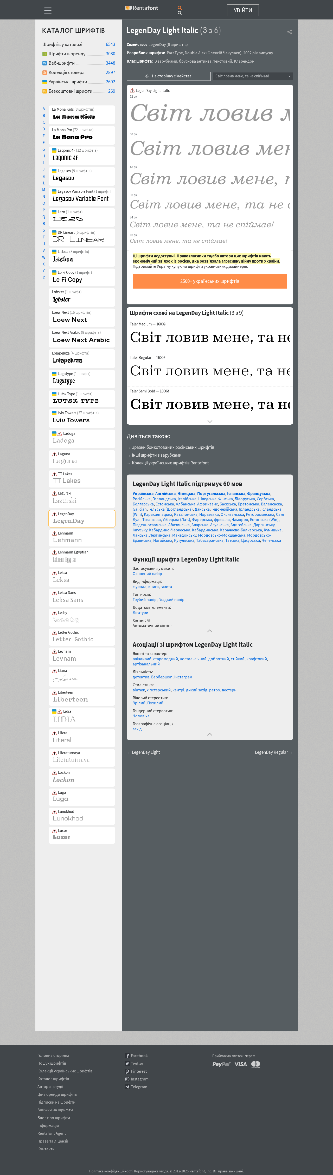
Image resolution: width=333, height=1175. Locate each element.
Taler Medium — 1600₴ (147, 324)
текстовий (222, 61)
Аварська (199, 524)
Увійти (243, 10)
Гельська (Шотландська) (171, 509)
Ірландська (249, 509)
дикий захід (196, 689)
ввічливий (142, 658)
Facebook (139, 1055)
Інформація (48, 1124)
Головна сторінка (53, 1054)
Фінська (225, 498)
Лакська (140, 535)
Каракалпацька (158, 514)
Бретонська (248, 503)
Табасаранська (209, 540)
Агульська (219, 524)
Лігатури (140, 612)
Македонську (184, 535)
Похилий (155, 702)
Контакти (46, 1148)
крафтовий (256, 658)
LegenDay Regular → (274, 752)
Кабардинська (205, 529)
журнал (139, 586)
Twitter (137, 1063)
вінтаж (139, 689)
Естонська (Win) (264, 519)
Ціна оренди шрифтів (57, 1093)
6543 (110, 44)
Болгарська (143, 503)
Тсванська (151, 519)
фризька (222, 519)
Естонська (165, 503)
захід (137, 728)
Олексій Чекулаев (224, 52)
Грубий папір (145, 599)
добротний (218, 658)
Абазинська (179, 524)
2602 (110, 82)
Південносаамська (149, 524)
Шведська (207, 498)
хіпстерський (159, 689)
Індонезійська (224, 509)
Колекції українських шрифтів (64, 1070)
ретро (214, 689)
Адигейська (241, 524)
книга (153, 586)
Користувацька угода (151, 1171)
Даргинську (263, 524)
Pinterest (139, 1071)
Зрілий (139, 702)
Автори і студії (50, 1085)
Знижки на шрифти (55, 1109)
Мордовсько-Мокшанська (221, 535)
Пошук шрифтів (51, 1062)
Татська (232, 540)
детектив (141, 676)
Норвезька (209, 514)
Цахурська (250, 540)
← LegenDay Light (143, 752)
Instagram (140, 1079)
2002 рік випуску (258, 52)
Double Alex (195, 52)
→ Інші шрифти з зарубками (154, 455)
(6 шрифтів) (177, 44)
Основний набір (147, 573)
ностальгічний (193, 658)
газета (166, 586)
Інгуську (140, 529)
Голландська (164, 498)
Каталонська (185, 514)
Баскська (228, 503)
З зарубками (166, 61)
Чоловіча (141, 715)
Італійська (187, 498)
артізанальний (146, 663)
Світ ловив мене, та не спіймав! (242, 76)
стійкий (238, 658)
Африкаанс (207, 503)
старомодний (165, 658)
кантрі (178, 689)
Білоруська (245, 498)
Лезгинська (159, 535)
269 (111, 91)
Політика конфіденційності (110, 1171)
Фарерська (202, 519)
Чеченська (271, 540)
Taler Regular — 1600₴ (147, 357)
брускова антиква (195, 61)
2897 (110, 72)
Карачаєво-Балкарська (241, 529)
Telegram (139, 1086)
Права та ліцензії (52, 1140)
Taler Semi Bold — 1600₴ (149, 391)
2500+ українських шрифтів (210, 281)
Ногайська (162, 540)
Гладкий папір (171, 599)
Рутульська (184, 540)
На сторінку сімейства (171, 75)
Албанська (185, 503)
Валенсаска (271, 503)
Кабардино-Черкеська (169, 529)
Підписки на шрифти (56, 1101)
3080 (110, 54)
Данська (202, 509)
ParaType (175, 52)
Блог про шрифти (53, 1117)
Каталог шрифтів (53, 1078)
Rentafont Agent (51, 1132)
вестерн (229, 689)
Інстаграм (183, 676)
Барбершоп (161, 676)
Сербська (265, 498)
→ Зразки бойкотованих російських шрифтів (170, 447)
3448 (110, 63)
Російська (142, 498)
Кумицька (272, 529)
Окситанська (232, 514)
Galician (140, 509)
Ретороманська (260, 514)
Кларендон (244, 61)
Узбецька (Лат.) (176, 519)
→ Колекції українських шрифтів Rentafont (168, 463)
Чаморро (240, 519)
